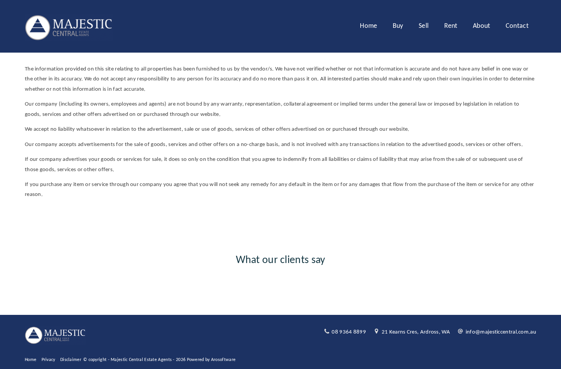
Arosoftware (223, 360)
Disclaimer (70, 360)
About (481, 26)
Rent (451, 26)
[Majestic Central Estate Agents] (69, 26)
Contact (517, 26)
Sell (424, 26)
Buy (398, 26)
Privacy (48, 360)
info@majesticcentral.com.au (501, 332)
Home (368, 26)
